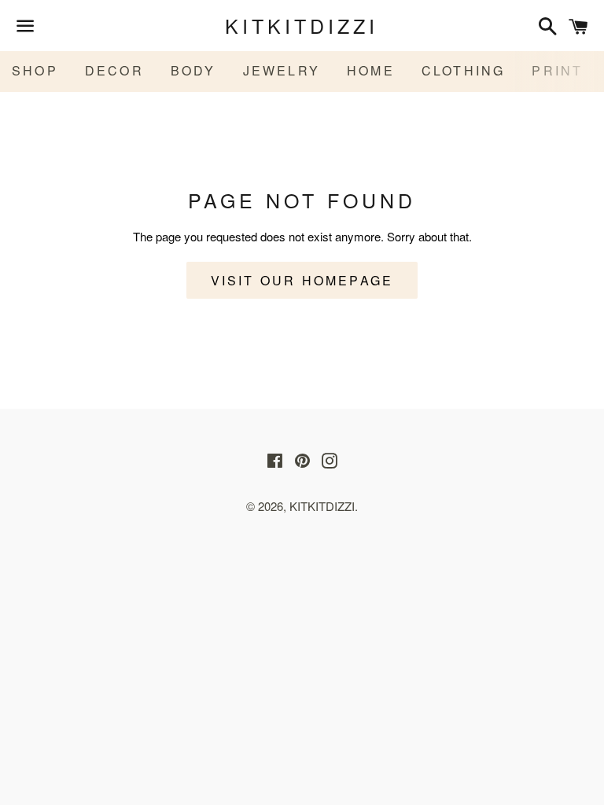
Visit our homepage (302, 280)
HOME (371, 70)
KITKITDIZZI (301, 25)
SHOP (35, 70)
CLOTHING (464, 70)
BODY (193, 70)
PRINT (557, 70)
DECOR (114, 70)
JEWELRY (281, 70)
